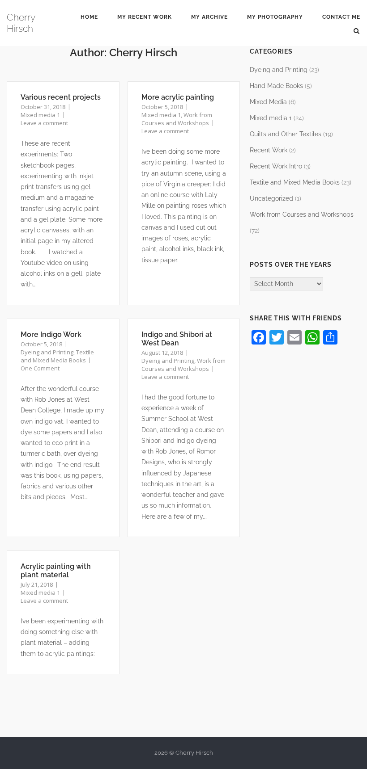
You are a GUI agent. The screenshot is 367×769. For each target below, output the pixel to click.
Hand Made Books (276, 85)
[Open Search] (356, 30)
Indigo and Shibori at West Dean (176, 338)
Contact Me (341, 17)
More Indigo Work (51, 334)
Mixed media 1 (40, 115)
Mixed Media (268, 101)
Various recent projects (61, 97)
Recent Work (268, 150)
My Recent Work (144, 17)
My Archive (209, 17)
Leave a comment (44, 123)
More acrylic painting (177, 97)
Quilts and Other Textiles (285, 134)
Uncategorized (271, 198)
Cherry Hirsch (21, 23)
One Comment (40, 368)
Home (89, 17)
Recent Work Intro (276, 166)
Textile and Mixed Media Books (57, 356)
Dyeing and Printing (47, 352)
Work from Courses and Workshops (176, 119)
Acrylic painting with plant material (56, 570)
